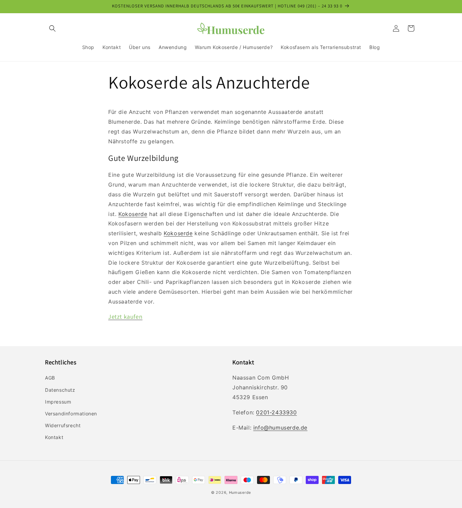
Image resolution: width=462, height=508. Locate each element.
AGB (50, 378)
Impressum (58, 402)
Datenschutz (60, 390)
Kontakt (54, 437)
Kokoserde (132, 214)
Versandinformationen (71, 413)
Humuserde (240, 492)
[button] (52, 28)
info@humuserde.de (280, 427)
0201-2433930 (276, 412)
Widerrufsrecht (62, 425)
